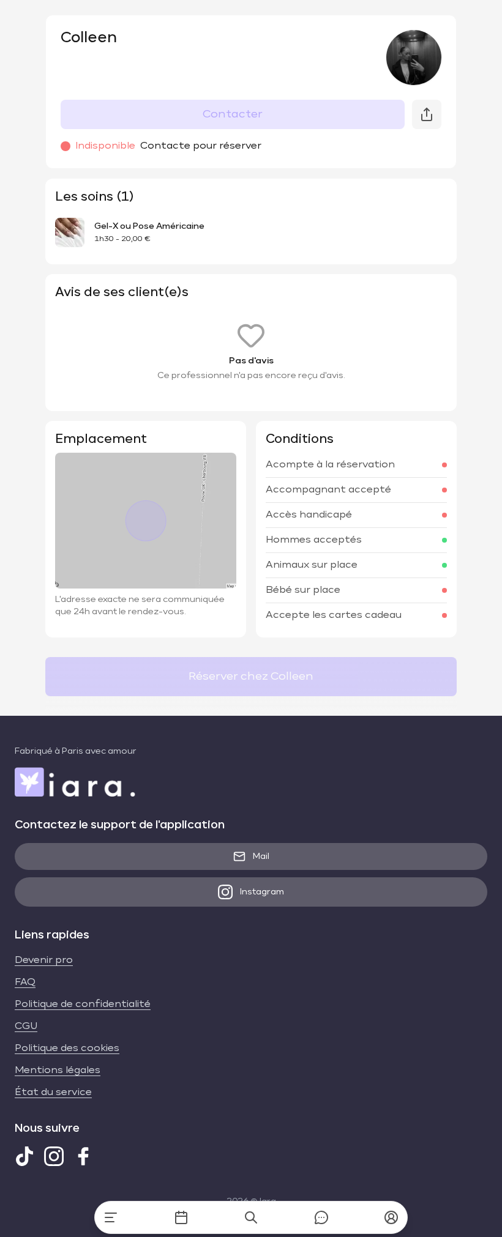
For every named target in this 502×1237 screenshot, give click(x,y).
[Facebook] (83, 1156)
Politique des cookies (67, 1048)
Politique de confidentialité (83, 1004)
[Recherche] (251, 1217)
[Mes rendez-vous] (181, 1217)
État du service (53, 1093)
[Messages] (321, 1217)
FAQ (25, 982)
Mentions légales (57, 1070)
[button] (391, 1217)
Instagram (262, 892)
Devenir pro (44, 960)
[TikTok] (24, 1156)
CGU (26, 1026)
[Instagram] (54, 1156)
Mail (261, 856)
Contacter (233, 114)
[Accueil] (111, 1217)
